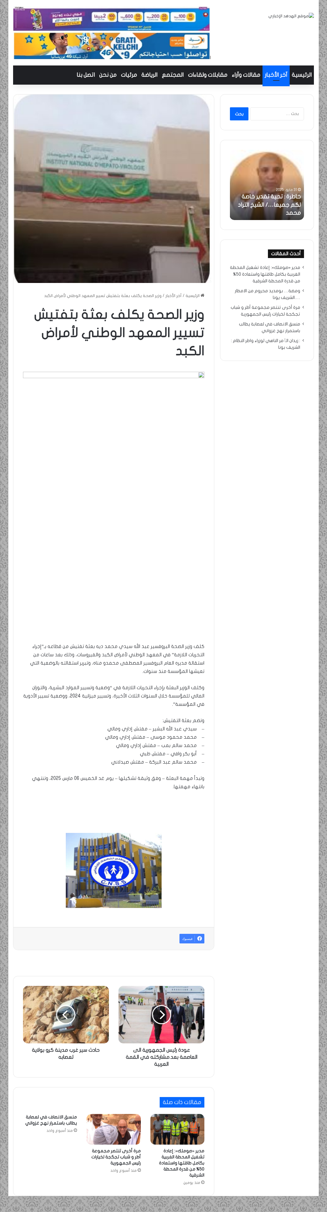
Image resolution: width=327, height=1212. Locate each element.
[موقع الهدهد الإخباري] (291, 16)
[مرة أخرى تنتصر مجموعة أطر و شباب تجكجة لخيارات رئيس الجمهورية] (114, 1129)
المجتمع (173, 75)
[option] (267, 185)
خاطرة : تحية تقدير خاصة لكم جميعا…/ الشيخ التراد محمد (269, 205)
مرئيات (129, 75)
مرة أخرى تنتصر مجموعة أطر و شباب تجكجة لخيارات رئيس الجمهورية (116, 1156)
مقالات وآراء (246, 75)
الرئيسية (302, 75)
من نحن (108, 75)
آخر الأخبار (276, 75)
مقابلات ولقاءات (207, 75)
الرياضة (149, 75)
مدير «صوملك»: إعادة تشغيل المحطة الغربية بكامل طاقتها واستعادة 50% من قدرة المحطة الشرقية (181, 1163)
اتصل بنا (86, 75)
